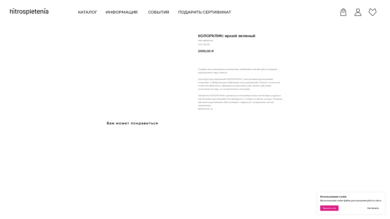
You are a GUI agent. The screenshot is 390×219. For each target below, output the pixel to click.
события (158, 12)
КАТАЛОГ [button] (87, 12)
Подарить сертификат (204, 12)
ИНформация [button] (122, 12)
